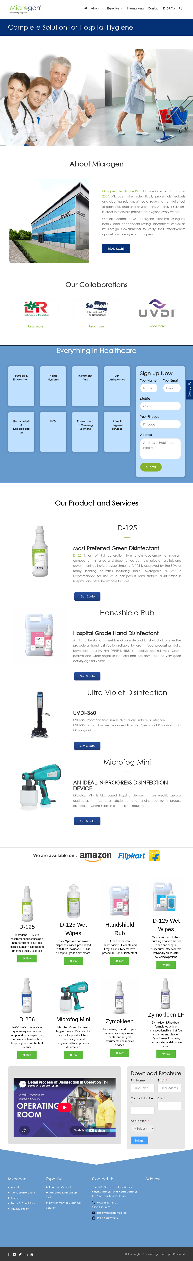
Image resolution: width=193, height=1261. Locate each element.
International (135, 8)
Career (15, 1198)
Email (161, 1080)
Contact (153, 8)
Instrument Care (85, 377)
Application (138, 1121)
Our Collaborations (23, 1192)
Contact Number (142, 1098)
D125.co (169, 8)
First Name (138, 1080)
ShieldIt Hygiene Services (117, 424)
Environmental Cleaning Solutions (85, 424)
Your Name (148, 380)
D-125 (77, 555)
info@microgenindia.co (112, 1212)
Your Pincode (149, 417)
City (160, 1098)
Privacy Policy (20, 1208)
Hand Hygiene (53, 377)
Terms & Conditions (23, 1203)
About (15, 1187)
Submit (139, 1140)
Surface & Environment (21, 377)
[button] (6, 968)
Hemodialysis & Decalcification (21, 426)
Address (146, 435)
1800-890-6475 (101, 1207)
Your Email (170, 380)
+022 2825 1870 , (107, 1202)
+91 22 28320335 (107, 1218)
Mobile (145, 398)
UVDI (53, 421)
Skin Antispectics (117, 377)
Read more (35, 326)
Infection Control (60, 1187)
